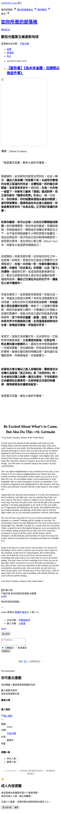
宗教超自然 (24, 620)
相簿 (9, 49)
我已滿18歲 (7, 807)
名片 (9, 56)
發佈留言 (6, 651)
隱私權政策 (50, 771)
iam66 (4, 596)
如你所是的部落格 (19, 21)
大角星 (22, 623)
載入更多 (6, 634)
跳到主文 (5, 30)
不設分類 (24, 43)
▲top (3, 628)
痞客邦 (18, 612)
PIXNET (13, 771)
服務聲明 (30, 774)
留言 (24, 612)
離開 (16, 807)
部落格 (10, 53)
